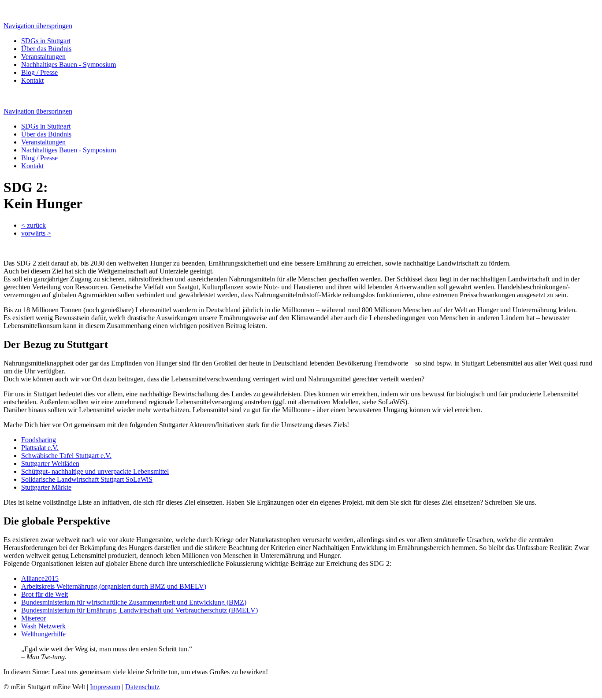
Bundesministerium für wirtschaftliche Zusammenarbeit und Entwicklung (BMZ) (133, 602)
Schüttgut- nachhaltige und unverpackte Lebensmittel (95, 471)
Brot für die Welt (44, 594)
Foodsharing (38, 439)
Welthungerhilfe (43, 634)
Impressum (105, 687)
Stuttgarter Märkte (46, 487)
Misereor (33, 618)
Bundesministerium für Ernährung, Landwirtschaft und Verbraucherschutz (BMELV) (139, 610)
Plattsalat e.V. (40, 447)
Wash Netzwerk (43, 626)
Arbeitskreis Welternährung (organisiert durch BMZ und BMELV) (113, 586)
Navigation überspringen (38, 26)
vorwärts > (36, 233)
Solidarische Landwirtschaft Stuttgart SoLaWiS (86, 479)
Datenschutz (142, 687)
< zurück (33, 225)
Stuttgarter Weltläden (50, 463)
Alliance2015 (40, 578)
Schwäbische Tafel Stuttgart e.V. (66, 455)
